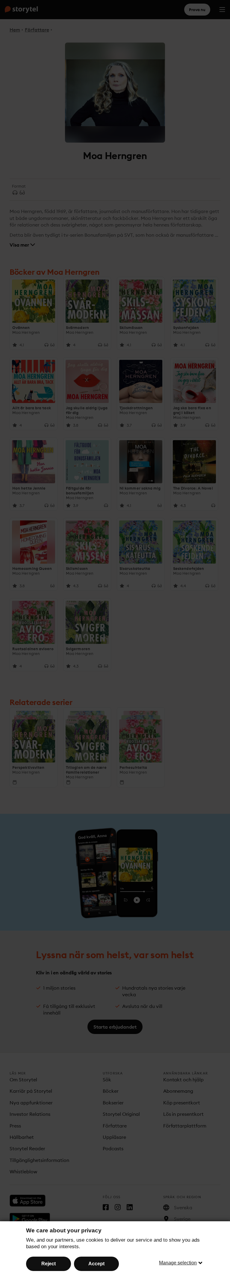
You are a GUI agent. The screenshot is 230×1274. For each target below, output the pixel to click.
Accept (96, 1263)
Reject (48, 1263)
